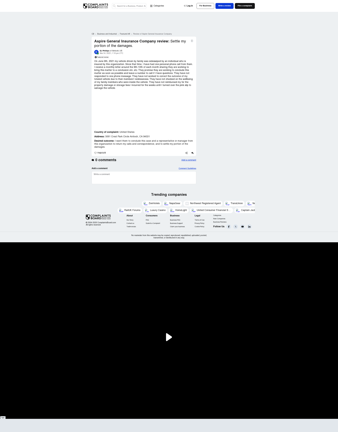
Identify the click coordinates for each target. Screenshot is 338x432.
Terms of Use (199, 220)
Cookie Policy (199, 226)
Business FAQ (175, 220)
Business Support (176, 223)
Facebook (228, 226)
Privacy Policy (199, 223)
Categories (159, 6)
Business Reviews (219, 222)
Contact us (130, 223)
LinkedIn (249, 226)
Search (114, 6)
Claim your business (177, 226)
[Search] (129, 6)
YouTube (242, 226)
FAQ (147, 220)
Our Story (129, 220)
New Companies (219, 218)
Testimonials (131, 226)
